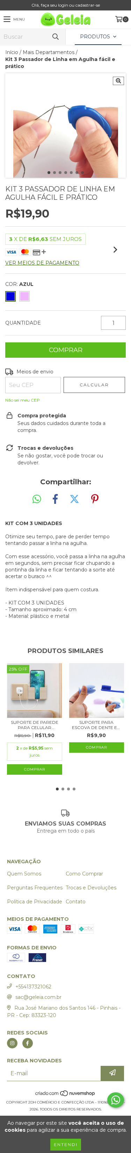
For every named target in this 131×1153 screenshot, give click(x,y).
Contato (76, 901)
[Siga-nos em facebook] (27, 1043)
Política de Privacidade (34, 901)
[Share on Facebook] (55, 499)
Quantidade (23, 323)
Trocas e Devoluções (91, 888)
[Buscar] (55, 37)
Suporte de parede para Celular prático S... (34, 725)
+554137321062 (33, 987)
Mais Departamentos (48, 52)
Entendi (66, 1144)
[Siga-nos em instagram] (12, 1043)
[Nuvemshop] (65, 1095)
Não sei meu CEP (22, 400)
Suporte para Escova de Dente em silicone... (96, 725)
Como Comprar (84, 874)
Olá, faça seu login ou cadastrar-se (65, 5)
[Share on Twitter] (74, 499)
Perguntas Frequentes (35, 888)
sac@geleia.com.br (38, 997)
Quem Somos (24, 874)
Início (11, 52)
